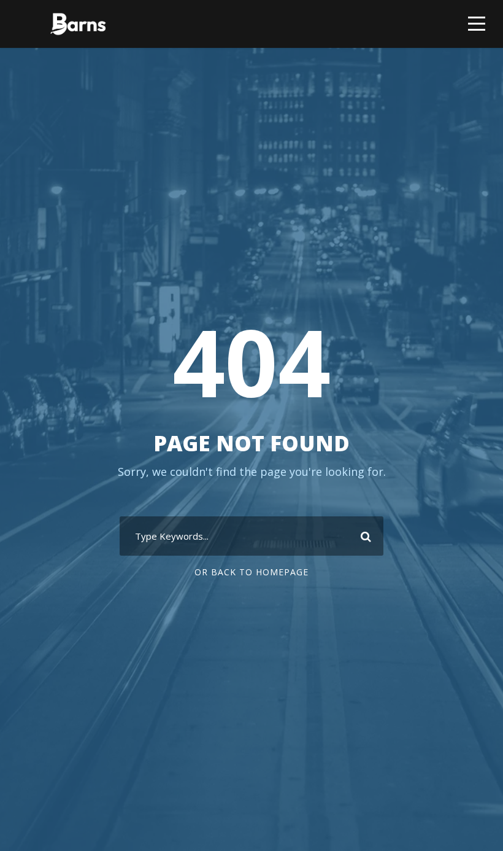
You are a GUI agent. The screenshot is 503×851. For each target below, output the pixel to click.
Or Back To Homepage (251, 572)
